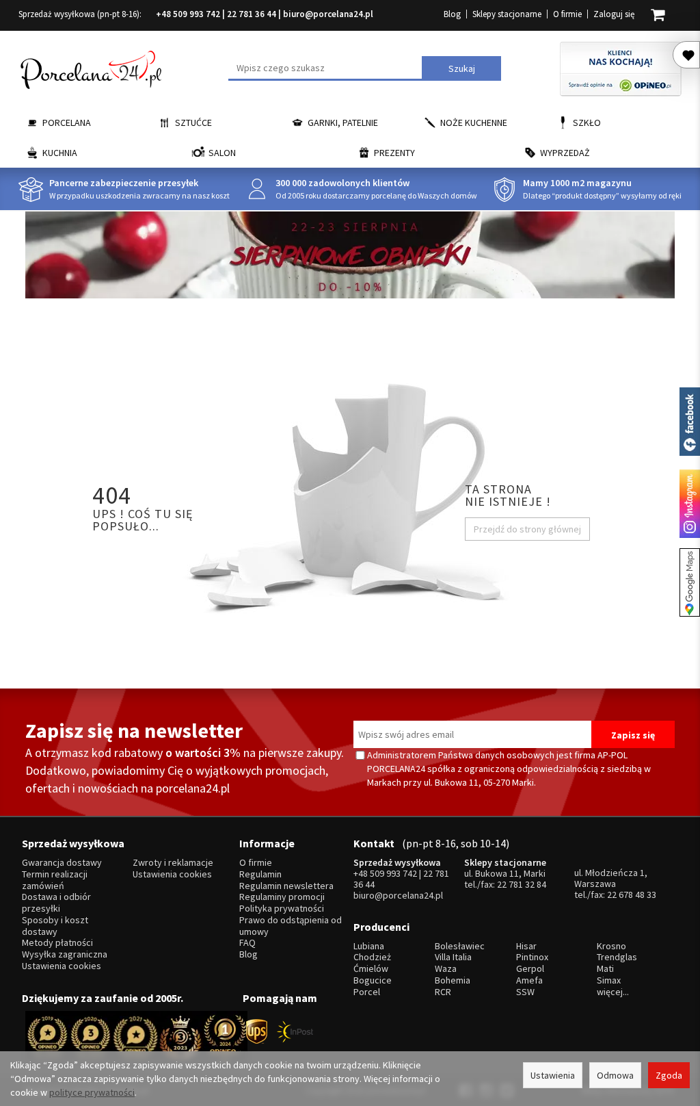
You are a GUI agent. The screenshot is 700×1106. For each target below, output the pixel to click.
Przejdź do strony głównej (527, 529)
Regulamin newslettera (286, 886)
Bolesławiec (460, 946)
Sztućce (193, 122)
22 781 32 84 (521, 884)
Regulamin (260, 874)
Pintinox (532, 957)
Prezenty (394, 152)
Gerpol (530, 969)
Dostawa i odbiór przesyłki (56, 902)
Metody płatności (57, 943)
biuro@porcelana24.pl (328, 14)
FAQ (247, 943)
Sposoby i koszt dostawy (55, 926)
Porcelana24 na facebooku (689, 421)
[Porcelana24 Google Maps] (689, 582)
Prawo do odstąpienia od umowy (290, 926)
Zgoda (669, 1075)
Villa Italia (453, 957)
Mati (605, 969)
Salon (222, 152)
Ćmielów (370, 969)
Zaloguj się (613, 14)
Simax (609, 980)
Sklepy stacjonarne (506, 14)
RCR (443, 992)
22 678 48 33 (631, 894)
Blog (452, 14)
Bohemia (452, 980)
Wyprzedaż (565, 152)
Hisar (526, 946)
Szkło (587, 122)
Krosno (611, 946)
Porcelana (66, 122)
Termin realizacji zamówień (55, 880)
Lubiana (368, 946)
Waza (446, 969)
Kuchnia (59, 152)
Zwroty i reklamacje (173, 863)
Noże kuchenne (473, 122)
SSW (525, 992)
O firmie (567, 14)
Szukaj (461, 68)
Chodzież (372, 957)
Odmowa (615, 1075)
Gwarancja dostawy (62, 863)
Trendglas (617, 957)
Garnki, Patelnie (343, 122)
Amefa (529, 980)
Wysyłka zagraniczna (64, 954)
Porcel (366, 992)
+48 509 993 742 (188, 14)
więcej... (613, 992)
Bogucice (372, 980)
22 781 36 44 (251, 14)
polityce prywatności (92, 1092)
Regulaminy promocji (282, 897)
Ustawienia (552, 1075)
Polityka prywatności (281, 908)
